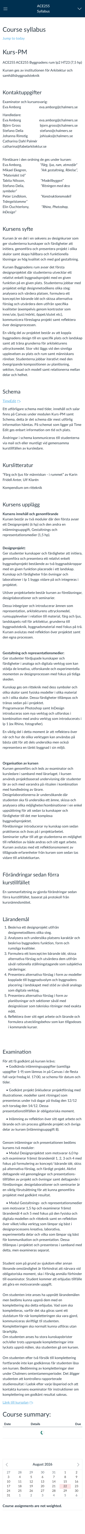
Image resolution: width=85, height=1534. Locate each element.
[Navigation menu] (80, 8)
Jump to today (14, 38)
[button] (43, 8)
